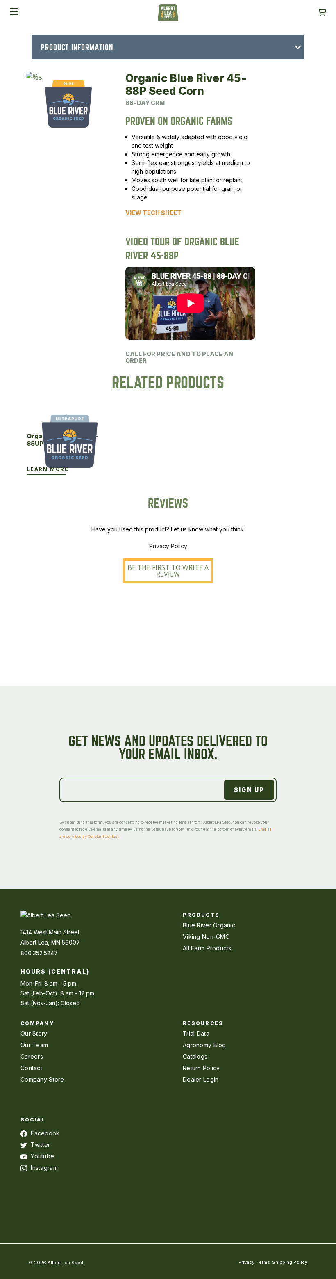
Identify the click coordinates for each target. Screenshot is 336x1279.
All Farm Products (207, 948)
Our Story (34, 1033)
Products (201, 915)
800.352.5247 (39, 953)
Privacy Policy (168, 545)
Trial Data (196, 1033)
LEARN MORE (48, 469)
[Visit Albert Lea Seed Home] (168, 15)
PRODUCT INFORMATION (77, 47)
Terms (263, 1262)
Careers (31, 1056)
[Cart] (322, 12)
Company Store (42, 1079)
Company (37, 1023)
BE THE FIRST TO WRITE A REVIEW (168, 571)
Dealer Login (200, 1079)
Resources (203, 1023)
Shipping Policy (289, 1262)
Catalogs (195, 1056)
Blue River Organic (209, 925)
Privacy (246, 1262)
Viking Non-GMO (206, 936)
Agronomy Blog (204, 1044)
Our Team (34, 1044)
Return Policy (201, 1067)
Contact (31, 1067)
